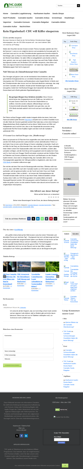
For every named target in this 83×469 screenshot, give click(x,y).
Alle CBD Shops (72, 119)
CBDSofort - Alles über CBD (61, 402)
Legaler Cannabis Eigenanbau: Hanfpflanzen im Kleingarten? (52, 278)
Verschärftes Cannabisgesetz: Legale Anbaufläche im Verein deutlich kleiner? (37, 280)
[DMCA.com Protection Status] (61, 409)
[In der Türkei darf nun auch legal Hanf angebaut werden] (66, 282)
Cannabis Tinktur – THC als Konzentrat (74, 299)
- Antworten (22, 307)
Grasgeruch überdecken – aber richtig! (74, 256)
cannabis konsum (17, 207)
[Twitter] (17, 435)
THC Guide (67, 331)
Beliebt (66, 234)
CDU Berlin (7, 162)
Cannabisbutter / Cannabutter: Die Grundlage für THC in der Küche (74, 271)
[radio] (49, 197)
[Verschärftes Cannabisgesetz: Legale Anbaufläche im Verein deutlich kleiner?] (38, 262)
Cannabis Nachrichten (45, 205)
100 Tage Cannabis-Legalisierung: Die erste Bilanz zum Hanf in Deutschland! (10, 279)
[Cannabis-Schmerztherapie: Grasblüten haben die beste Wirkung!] (66, 239)
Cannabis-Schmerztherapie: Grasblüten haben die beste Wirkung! (74, 243)
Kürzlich (76, 234)
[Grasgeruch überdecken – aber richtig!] (66, 253)
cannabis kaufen (7, 207)
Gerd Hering (8, 205)
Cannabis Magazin (33, 205)
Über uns (22, 428)
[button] (4, 276)
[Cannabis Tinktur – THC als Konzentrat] (66, 297)
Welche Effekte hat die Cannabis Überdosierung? (70, 325)
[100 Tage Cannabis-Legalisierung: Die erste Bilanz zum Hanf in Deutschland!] (10, 262)
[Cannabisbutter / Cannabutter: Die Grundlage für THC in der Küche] (66, 266)
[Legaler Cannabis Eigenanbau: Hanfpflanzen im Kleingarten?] (52, 262)
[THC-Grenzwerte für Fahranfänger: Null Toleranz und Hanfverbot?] (24, 262)
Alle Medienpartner (61, 398)
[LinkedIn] (26, 435)
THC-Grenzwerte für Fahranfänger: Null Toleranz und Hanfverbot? (23, 278)
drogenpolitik (26, 207)
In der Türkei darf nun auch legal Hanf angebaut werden (74, 286)
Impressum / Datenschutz (21, 426)
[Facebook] (21, 435)
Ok (65, 465)
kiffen (32, 207)
